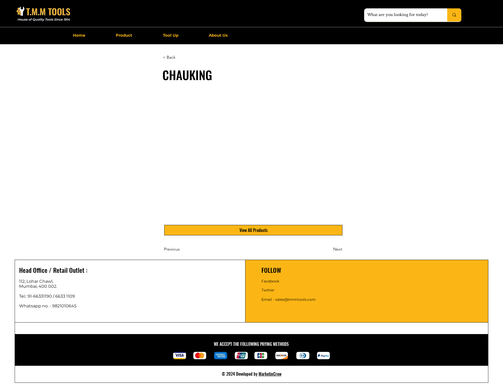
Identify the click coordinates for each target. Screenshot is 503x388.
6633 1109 (66, 296)
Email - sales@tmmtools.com (288, 299)
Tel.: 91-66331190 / (37, 296)
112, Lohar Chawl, (36, 281)
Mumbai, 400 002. (38, 286)
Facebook (270, 281)
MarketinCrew (270, 374)
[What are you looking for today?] (454, 14)
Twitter (268, 290)
